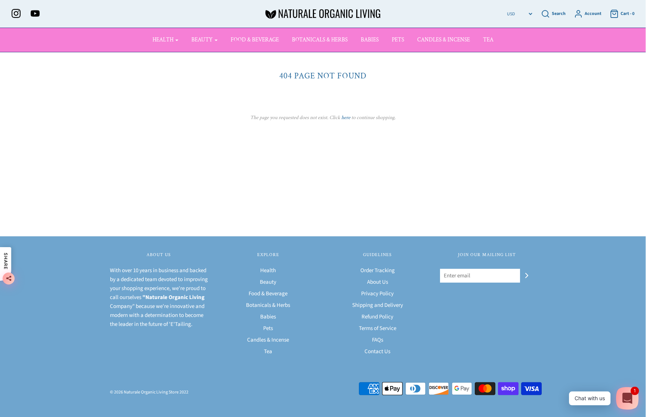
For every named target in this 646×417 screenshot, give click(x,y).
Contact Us (377, 351)
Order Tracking (377, 270)
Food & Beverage (255, 39)
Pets (398, 39)
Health (268, 270)
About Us (377, 282)
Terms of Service (377, 328)
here (345, 117)
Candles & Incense (443, 39)
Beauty (268, 282)
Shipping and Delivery (377, 305)
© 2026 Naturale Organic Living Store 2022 (149, 392)
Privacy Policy (377, 294)
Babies (370, 39)
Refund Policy (377, 317)
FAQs (377, 340)
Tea (488, 39)
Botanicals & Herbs (320, 39)
